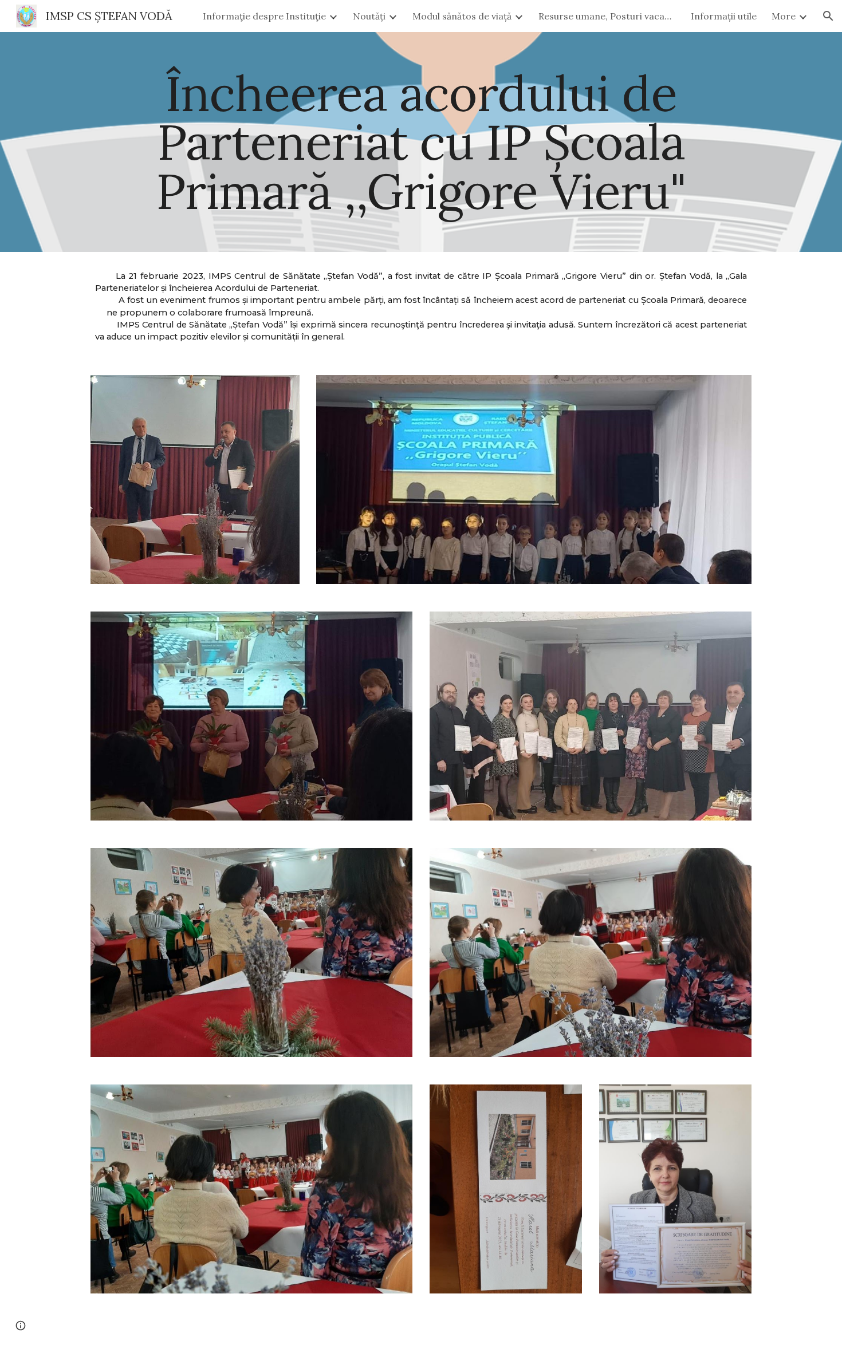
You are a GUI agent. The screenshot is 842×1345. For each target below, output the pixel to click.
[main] (421, 142)
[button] (828, 16)
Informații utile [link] (724, 16)
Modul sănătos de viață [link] (462, 16)
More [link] (784, 16)
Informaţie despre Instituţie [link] (264, 16)
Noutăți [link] (369, 16)
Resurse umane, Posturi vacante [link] (607, 16)
